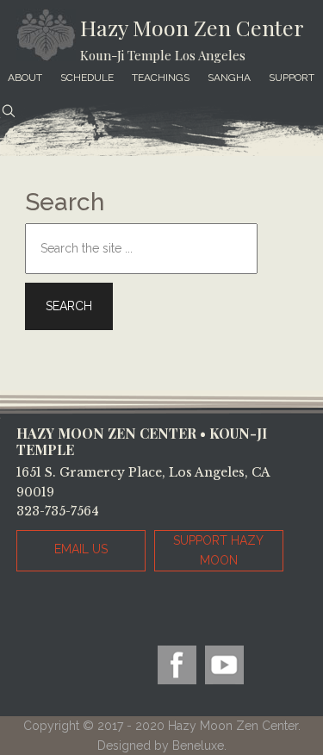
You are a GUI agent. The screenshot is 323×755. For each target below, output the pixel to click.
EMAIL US (81, 549)
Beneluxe (198, 745)
